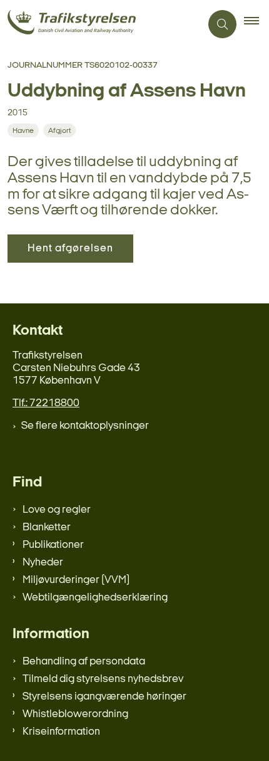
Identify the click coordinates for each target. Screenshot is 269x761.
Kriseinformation (61, 732)
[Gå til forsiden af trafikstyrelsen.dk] (100, 24)
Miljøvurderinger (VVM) (76, 580)
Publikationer (53, 545)
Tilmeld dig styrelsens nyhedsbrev (103, 679)
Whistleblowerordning (75, 714)
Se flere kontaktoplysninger (85, 426)
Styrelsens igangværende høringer (104, 696)
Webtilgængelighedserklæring (95, 597)
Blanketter (47, 527)
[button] (256, 24)
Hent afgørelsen (70, 248)
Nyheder (43, 562)
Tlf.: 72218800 (46, 403)
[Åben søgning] (222, 24)
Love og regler (57, 510)
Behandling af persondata (84, 661)
